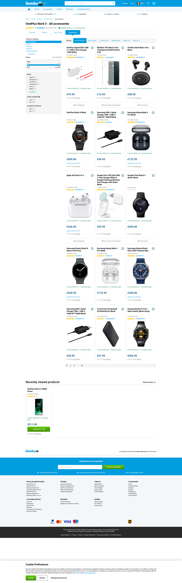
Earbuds (130, 489)
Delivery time (30, 505)
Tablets (59, 9)
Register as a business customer (69, 503)
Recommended (80, 40)
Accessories (47, 9)
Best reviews (92, 40)
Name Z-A (136, 40)
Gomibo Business (65, 501)
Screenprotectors (133, 486)
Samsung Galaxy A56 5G (34, 489)
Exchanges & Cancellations (34, 509)
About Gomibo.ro (65, 535)
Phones (63, 482)
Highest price (115, 40)
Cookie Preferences (89, 535)
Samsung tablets (99, 486)
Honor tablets (98, 489)
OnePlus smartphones (66, 488)
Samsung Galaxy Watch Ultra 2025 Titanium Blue (138, 249)
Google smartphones (66, 491)
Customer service (83, 9)
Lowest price (104, 40)
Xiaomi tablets (98, 488)
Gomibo (97, 499)
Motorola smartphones (67, 489)
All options (32, 54)
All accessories (59, 19)
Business (69, 9)
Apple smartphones (66, 484)
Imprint (80, 535)
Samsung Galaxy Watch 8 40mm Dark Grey (77, 249)
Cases (130, 484)
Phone (37, 9)
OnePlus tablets (98, 491)
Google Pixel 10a (31, 491)
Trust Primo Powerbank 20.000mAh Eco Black (107, 310)
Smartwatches (132, 493)
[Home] (29, 9)
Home (27, 19)
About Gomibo (98, 501)
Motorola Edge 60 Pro (33, 493)
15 (82, 365)
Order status (30, 503)
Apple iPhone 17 (31, 484)
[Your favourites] (148, 3)
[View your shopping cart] (153, 3)
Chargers (131, 488)
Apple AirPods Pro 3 (75, 175)
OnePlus (39, 19)
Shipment (29, 507)
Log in (132, 3)
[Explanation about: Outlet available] (39, 97)
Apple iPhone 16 (31, 486)
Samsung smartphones (67, 486)
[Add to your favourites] (92, 47)
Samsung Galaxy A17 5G (34, 495)
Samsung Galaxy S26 (33, 488)
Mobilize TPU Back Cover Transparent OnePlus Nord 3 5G (108, 49)
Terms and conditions (103, 535)
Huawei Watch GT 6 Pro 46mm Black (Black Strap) (138, 310)
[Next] (154, 365)
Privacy (74, 535)
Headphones (132, 491)
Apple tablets (98, 484)
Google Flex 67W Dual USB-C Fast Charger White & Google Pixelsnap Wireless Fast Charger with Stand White (108, 180)
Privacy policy (98, 505)
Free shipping (76, 98)
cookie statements (89, 573)
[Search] (113, 3)
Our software (98, 503)
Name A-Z (126, 40)
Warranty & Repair (32, 511)
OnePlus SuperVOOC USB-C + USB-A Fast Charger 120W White (78, 49)
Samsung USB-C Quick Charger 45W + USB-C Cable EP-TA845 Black (106, 114)
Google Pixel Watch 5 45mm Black (136, 176)
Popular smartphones (35, 482)
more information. (109, 531)
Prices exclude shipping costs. (110, 529)
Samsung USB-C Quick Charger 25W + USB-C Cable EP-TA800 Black (76, 311)
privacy (77, 573)
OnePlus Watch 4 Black (76, 112)
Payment (29, 501)
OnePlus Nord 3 (48, 19)
